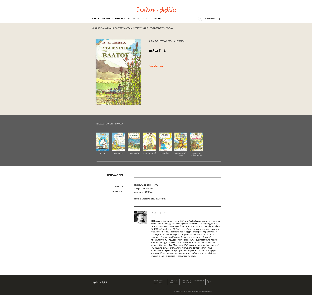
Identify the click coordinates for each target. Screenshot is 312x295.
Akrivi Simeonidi (186, 291)
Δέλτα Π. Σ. (158, 50)
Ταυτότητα (107, 19)
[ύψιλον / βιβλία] (156, 10)
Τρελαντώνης (118, 153)
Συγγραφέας (117, 191)
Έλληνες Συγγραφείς (138, 28)
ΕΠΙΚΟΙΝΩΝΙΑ (211, 19)
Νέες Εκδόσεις (122, 19)
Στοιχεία (119, 186)
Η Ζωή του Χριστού (149, 153)
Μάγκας (102, 153)
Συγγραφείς (155, 19)
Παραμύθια (165, 153)
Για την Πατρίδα (134, 153)
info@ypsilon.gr (199, 280)
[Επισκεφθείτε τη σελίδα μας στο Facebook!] (220, 19)
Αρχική (95, 19)
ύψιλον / (158, 283)
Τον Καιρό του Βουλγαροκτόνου (196, 154)
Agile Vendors (208, 291)
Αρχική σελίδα (99, 28)
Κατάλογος (138, 19)
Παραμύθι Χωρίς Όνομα (180, 154)
